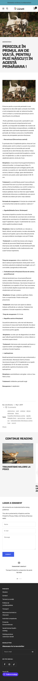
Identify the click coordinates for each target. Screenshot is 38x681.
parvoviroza (21, 418)
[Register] (32, 651)
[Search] (7, 8)
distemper (10, 413)
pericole (29, 418)
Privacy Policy (13, 516)
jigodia (28, 416)
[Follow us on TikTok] (14, 664)
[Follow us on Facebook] (4, 664)
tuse (8, 423)
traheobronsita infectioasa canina (21, 421)
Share (4, 427)
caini (17, 411)
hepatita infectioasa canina (16, 416)
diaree (28, 411)
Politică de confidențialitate (7, 604)
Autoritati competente (9, 618)
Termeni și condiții (8, 599)
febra (17, 413)
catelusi (22, 411)
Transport (5, 609)
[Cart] (34, 9)
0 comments (12, 407)
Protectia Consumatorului (7, 623)
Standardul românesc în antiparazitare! (19, 2)
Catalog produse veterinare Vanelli (8, 635)
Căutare (5, 592)
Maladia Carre (11, 418)
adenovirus (6, 42)
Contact (5, 596)
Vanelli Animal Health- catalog (9, 629)
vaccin (14, 423)
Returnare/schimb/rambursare (9, 614)
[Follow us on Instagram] (9, 664)
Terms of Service (26, 516)
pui (8, 421)
